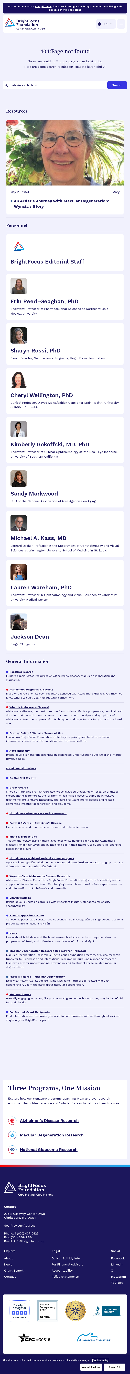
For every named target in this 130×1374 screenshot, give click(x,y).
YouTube (117, 1282)
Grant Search (14, 1270)
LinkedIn (117, 1264)
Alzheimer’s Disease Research (49, 1120)
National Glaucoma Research (49, 1149)
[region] (65, 1364)
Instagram (118, 1276)
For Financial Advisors (67, 1264)
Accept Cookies (91, 1367)
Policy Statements (65, 1276)
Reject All (114, 1367)
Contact (10, 1276)
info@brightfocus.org (29, 1241)
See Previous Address (20, 1225)
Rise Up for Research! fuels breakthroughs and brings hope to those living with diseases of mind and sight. (65, 8)
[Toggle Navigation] (121, 24)
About (8, 1258)
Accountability (62, 1270)
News (8, 1264)
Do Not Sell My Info (66, 1258)
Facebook (118, 1258)
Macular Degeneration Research (52, 1135)
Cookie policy (101, 1360)
